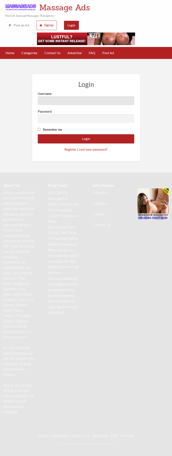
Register (70, 149)
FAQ (92, 53)
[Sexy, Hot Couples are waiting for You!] (153, 203)
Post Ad (108, 53)
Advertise (75, 53)
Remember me (52, 129)
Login (71, 25)
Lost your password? (93, 149)
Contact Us (52, 53)
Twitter (99, 214)
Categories (29, 53)
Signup (48, 25)
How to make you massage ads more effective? (62, 307)
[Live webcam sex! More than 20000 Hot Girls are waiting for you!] (86, 38)
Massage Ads (64, 7)
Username (45, 93)
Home (9, 53)
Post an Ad (21, 25)
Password (45, 111)
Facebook (100, 203)
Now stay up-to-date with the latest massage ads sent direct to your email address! (63, 261)
